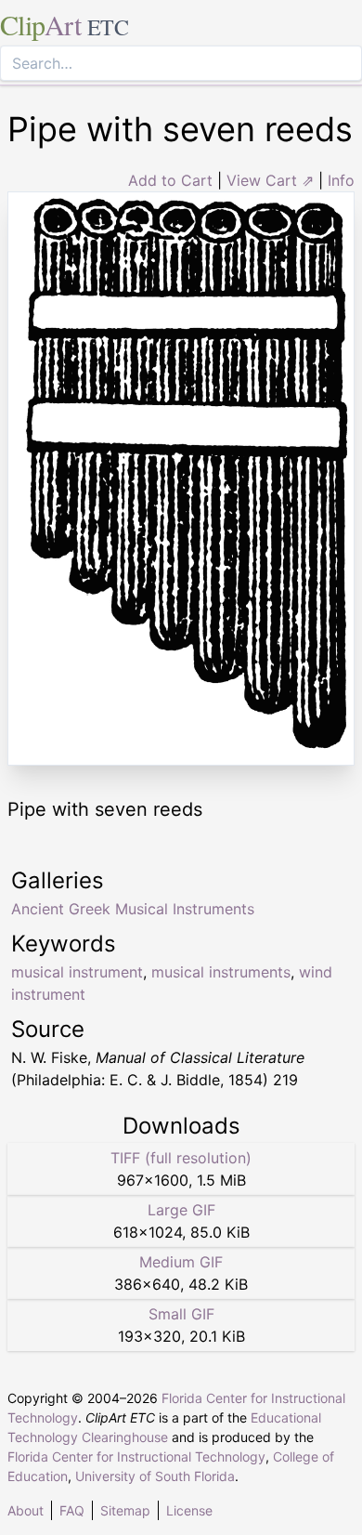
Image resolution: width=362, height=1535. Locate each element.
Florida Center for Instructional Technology (136, 1456)
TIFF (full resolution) (181, 1157)
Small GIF (181, 1314)
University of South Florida (155, 1476)
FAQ (71, 1510)
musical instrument (77, 972)
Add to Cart (170, 180)
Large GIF (181, 1209)
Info (341, 180)
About (25, 1510)
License (189, 1510)
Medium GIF (181, 1262)
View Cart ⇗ (270, 180)
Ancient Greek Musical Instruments (132, 908)
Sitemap (125, 1510)
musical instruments (221, 972)
